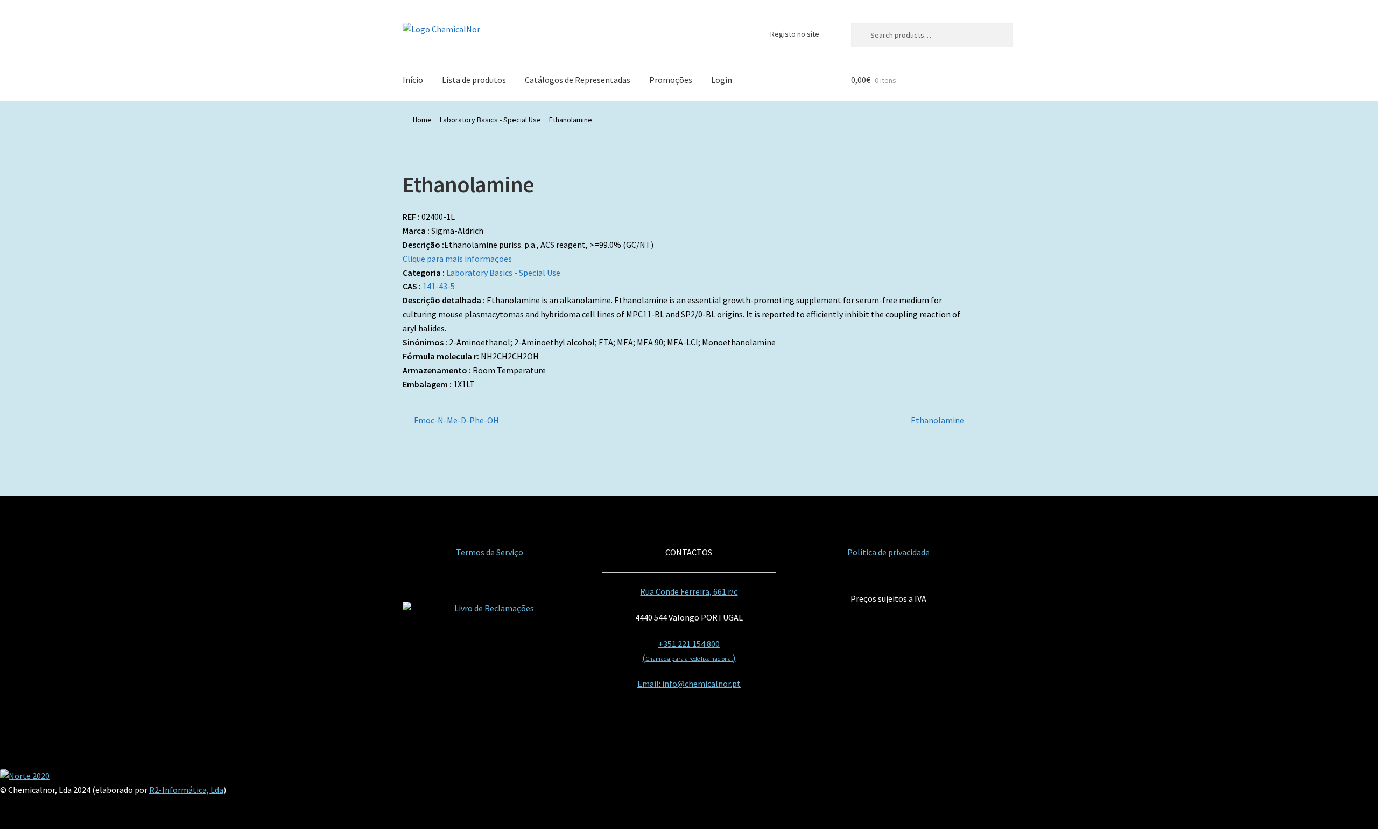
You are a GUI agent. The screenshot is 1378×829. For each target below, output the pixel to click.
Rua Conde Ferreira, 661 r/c (688, 591)
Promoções (670, 79)
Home (422, 119)
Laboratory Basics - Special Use (490, 119)
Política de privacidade (888, 552)
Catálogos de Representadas (577, 79)
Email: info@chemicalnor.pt (689, 683)
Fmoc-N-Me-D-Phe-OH (456, 421)
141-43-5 (439, 286)
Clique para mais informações (457, 258)
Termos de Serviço (489, 552)
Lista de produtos (474, 79)
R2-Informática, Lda (186, 789)
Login (721, 79)
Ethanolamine (937, 421)
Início (413, 79)
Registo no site (794, 34)
